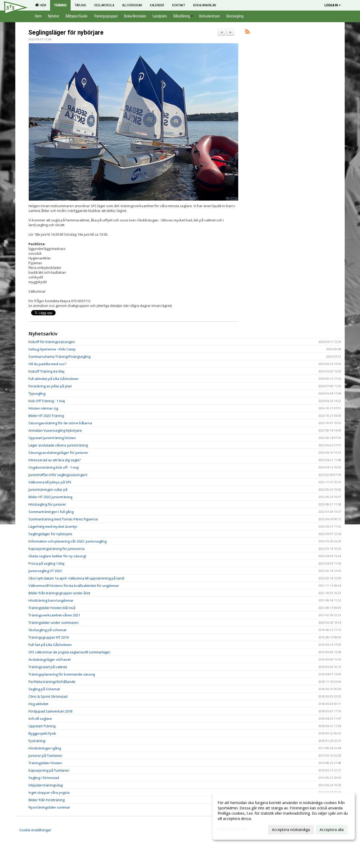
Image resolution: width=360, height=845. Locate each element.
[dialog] (283, 816)
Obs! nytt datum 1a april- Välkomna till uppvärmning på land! (76, 578)
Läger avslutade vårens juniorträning (58, 445)
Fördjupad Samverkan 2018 (50, 711)
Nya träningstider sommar (49, 807)
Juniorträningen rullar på (47, 489)
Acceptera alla (332, 829)
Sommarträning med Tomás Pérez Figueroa (63, 519)
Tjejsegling (36, 393)
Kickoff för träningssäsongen (51, 341)
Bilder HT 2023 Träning (46, 415)
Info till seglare (40, 718)
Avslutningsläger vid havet (49, 659)
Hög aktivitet (38, 703)
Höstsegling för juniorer (47, 504)
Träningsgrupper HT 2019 (48, 637)
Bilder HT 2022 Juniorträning (50, 497)
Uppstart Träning (41, 726)
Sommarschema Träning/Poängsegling (59, 356)
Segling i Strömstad (43, 777)
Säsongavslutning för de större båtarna (60, 423)
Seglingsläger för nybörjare (66, 32)
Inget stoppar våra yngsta (49, 792)
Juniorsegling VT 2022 (45, 570)
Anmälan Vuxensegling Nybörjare (55, 430)
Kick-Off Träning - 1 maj (46, 400)
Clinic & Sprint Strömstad (47, 696)
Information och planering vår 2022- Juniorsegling (67, 541)
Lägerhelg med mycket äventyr (52, 526)
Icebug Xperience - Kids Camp (52, 349)
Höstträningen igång (44, 748)
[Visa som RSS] (247, 32)
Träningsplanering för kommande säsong (61, 674)
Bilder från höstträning (46, 799)
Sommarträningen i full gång (51, 511)
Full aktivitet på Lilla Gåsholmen (53, 378)
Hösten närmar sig (43, 408)
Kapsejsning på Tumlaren (48, 770)
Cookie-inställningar (35, 830)
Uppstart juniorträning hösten (52, 437)
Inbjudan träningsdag (45, 785)
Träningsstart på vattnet (47, 666)
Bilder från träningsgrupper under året (59, 593)
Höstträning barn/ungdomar (51, 600)
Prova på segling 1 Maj (46, 563)
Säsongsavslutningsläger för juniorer (58, 452)
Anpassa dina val (232, 829)
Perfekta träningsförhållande (51, 681)
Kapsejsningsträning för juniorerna (56, 548)
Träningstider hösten (45, 763)
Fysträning (36, 740)
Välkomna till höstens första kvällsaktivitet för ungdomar (73, 585)
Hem (42, 5)
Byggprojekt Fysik (42, 733)
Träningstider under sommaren (53, 622)
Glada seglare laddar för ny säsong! (57, 556)
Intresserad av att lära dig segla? (54, 460)
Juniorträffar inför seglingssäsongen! (57, 474)
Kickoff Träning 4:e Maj (46, 371)
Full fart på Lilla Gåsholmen (50, 644)
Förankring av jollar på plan (50, 386)
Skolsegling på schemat (47, 630)
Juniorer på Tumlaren (45, 755)
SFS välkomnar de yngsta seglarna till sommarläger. (69, 652)
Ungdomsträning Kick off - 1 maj (53, 467)
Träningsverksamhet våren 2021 (54, 615)
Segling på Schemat (44, 689)
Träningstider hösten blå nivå (51, 607)
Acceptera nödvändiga (291, 829)
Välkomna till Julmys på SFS (49, 482)
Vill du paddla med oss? (47, 364)
